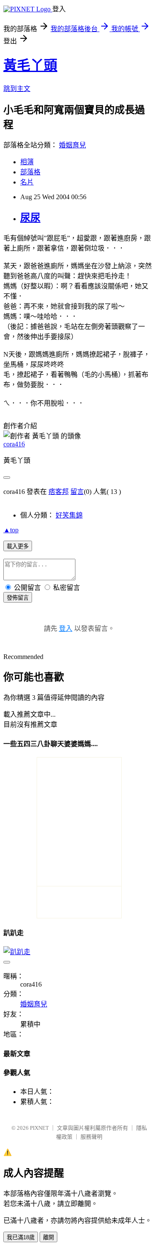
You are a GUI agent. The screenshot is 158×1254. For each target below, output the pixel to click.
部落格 (30, 172)
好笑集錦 (69, 515)
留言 (77, 491)
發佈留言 (18, 598)
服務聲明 (91, 1137)
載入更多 (18, 546)
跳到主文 (16, 88)
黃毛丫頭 (30, 65)
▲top (11, 530)
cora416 (14, 444)
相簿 (27, 161)
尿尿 (30, 217)
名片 (27, 182)
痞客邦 (58, 491)
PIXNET (39, 1128)
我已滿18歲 (21, 1237)
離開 (48, 1237)
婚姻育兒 (72, 145)
